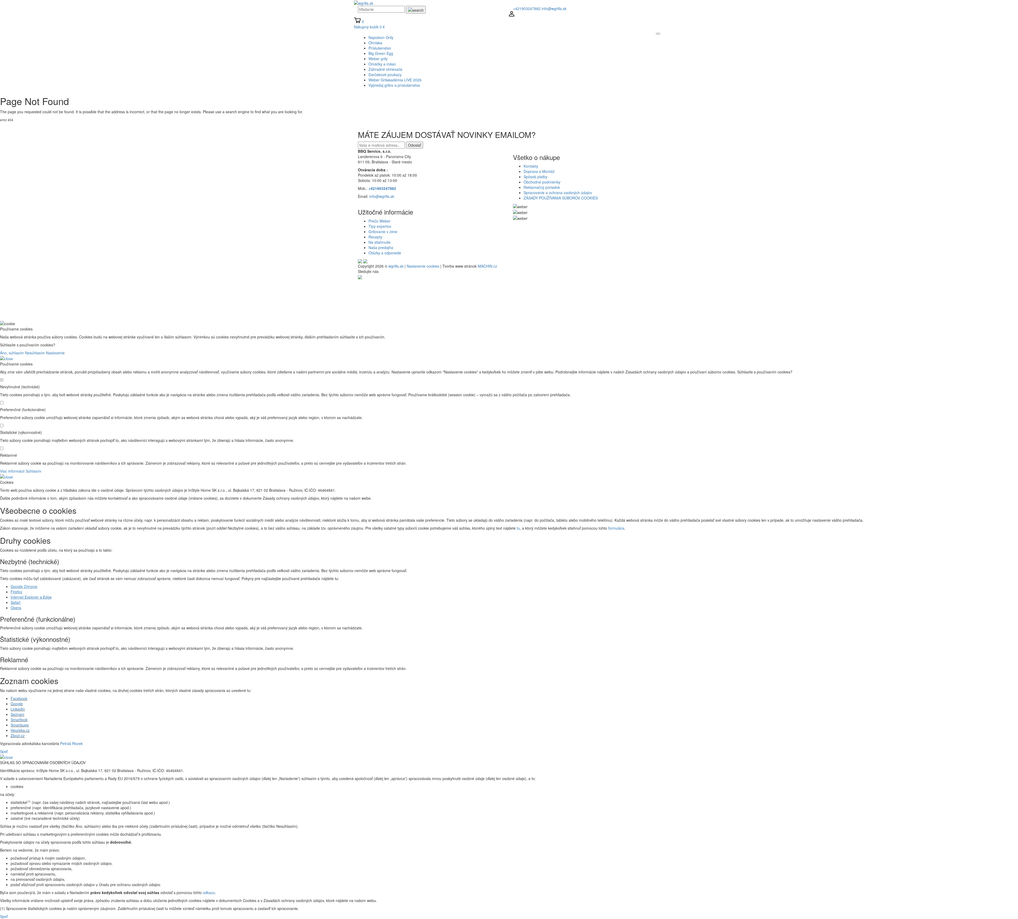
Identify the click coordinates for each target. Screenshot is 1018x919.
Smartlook (19, 719)
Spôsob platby (535, 176)
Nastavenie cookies (423, 266)
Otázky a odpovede (384, 252)
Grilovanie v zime (382, 231)
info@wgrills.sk (554, 8)
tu (518, 528)
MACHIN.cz (487, 266)
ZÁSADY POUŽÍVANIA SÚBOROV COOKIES (561, 198)
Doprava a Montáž (539, 171)
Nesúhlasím (35, 352)
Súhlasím (33, 471)
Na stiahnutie (379, 242)
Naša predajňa (380, 247)
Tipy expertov (379, 226)
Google (17, 703)
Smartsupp (20, 725)
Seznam (17, 714)
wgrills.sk (395, 266)
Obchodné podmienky (542, 182)
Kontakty (531, 166)
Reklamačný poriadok (542, 187)
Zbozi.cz (18, 735)
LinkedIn (18, 709)
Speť (4, 751)
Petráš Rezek (71, 743)
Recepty (375, 236)
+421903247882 (527, 8)
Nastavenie (55, 352)
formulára (616, 528)
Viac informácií (12, 471)
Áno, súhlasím (12, 352)
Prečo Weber (379, 221)
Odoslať (414, 145)
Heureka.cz (20, 730)
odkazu (209, 892)
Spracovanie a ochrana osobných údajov (558, 192)
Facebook (19, 698)
